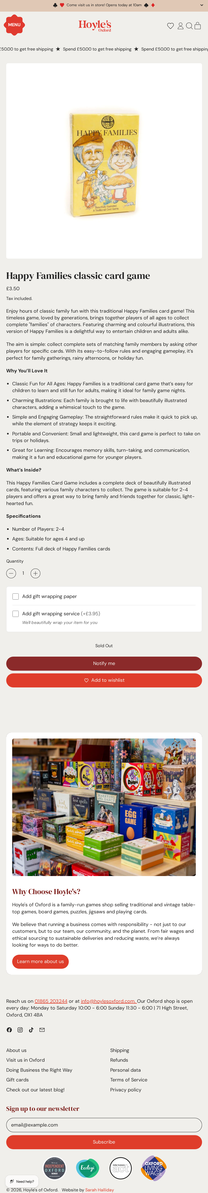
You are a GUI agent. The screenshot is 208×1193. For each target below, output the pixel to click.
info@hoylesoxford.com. (109, 1001)
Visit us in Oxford (25, 1060)
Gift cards (17, 1080)
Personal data (125, 1070)
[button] (170, 26)
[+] (35, 573)
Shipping (119, 1050)
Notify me (104, 663)
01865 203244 (51, 1001)
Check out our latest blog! (35, 1090)
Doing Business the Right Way (39, 1070)
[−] (11, 573)
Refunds (119, 1060)
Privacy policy (125, 1090)
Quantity (15, 561)
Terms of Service (128, 1080)
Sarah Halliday (99, 1190)
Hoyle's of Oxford (40, 1190)
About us (16, 1050)
